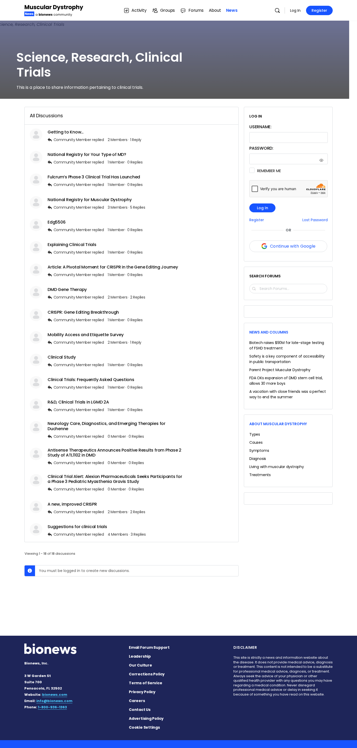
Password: (261, 148)
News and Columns (268, 332)
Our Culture (140, 665)
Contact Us (140, 709)
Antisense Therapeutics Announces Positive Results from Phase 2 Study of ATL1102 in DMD (114, 453)
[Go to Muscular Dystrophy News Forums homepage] (53, 9)
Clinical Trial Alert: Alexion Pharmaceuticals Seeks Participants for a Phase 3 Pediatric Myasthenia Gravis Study (115, 479)
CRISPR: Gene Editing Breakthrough (83, 312)
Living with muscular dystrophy (276, 466)
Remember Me (269, 170)
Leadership (140, 656)
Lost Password (315, 220)
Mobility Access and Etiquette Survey (85, 334)
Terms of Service (145, 683)
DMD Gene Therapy (67, 289)
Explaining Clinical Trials (72, 244)
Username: (260, 127)
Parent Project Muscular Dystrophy (279, 369)
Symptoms (259, 450)
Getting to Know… (66, 132)
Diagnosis (257, 458)
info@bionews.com (54, 700)
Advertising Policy (146, 718)
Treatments (260, 474)
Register (319, 10)
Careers (137, 700)
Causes (256, 442)
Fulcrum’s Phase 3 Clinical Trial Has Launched (94, 176)
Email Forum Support (149, 647)
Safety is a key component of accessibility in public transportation (287, 359)
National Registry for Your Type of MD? (87, 154)
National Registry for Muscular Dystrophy (89, 199)
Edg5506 (56, 222)
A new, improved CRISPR (72, 504)
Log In (295, 10)
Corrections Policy (147, 674)
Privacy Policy (142, 691)
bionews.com (54, 694)
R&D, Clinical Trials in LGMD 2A (78, 402)
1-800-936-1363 (52, 707)
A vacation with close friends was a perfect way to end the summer (287, 394)
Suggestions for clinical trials (77, 526)
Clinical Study (62, 357)
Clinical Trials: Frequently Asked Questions (91, 379)
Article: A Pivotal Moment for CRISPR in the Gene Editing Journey (113, 267)
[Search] (277, 10)
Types (254, 434)
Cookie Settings (144, 727)
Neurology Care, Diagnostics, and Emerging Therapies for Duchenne (106, 426)
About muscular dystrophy (278, 423)
